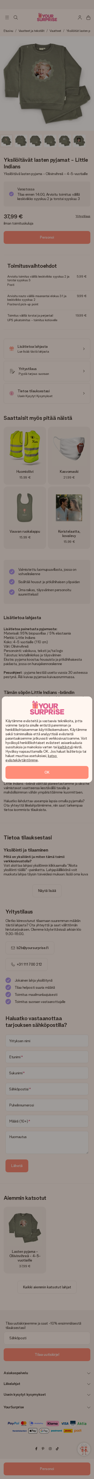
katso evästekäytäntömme (31, 758)
